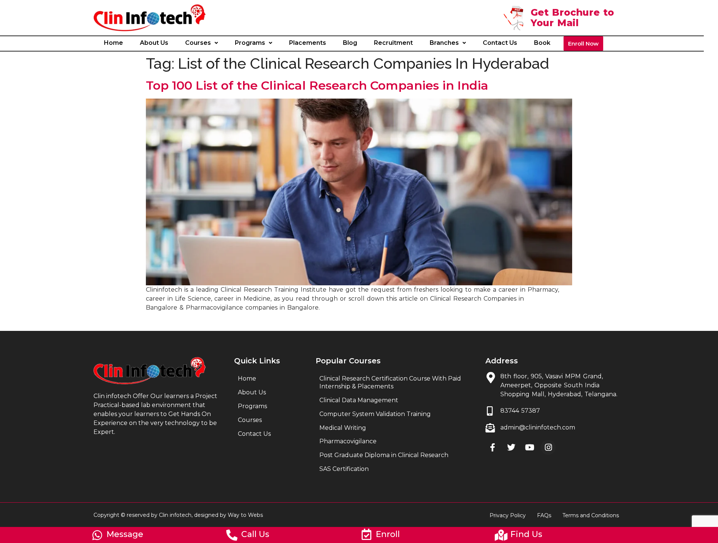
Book (542, 42)
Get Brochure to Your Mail (572, 17)
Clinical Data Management (358, 400)
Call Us (255, 534)
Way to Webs (245, 515)
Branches (444, 42)
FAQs (544, 515)
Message (125, 534)
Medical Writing (342, 427)
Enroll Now (583, 43)
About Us (154, 42)
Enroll (388, 534)
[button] (201, 43)
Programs (250, 42)
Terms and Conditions (590, 515)
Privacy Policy (508, 515)
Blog (350, 42)
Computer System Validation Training (375, 414)
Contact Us (500, 42)
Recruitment (393, 42)
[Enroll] (366, 534)
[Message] (97, 535)
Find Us (526, 534)
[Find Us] (501, 535)
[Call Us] (231, 535)
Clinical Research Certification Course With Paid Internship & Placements (390, 382)
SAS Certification (344, 468)
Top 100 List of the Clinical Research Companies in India (317, 85)
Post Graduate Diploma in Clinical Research (383, 455)
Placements (307, 42)
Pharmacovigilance (348, 441)
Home (113, 42)
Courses (198, 42)
